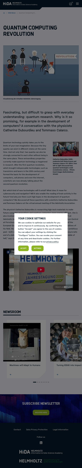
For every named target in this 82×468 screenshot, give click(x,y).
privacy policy (52, 242)
